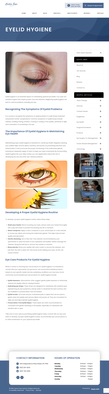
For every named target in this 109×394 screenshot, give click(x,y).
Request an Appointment (95, 5)
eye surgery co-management (87, 138)
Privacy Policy (30, 390)
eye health (80, 122)
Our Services (81, 71)
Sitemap (38, 390)
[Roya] (94, 389)
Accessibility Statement (16, 390)
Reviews (79, 82)
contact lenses (82, 111)
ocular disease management (87, 144)
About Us (80, 65)
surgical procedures (84, 127)
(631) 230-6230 (75, 6)
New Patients (72, 13)
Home (24, 13)
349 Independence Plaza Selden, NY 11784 (34, 364)
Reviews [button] (87, 13)
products (80, 133)
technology (81, 149)
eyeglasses (81, 117)
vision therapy (82, 100)
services (80, 106)
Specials (100, 13)
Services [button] (56, 13)
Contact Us (81, 88)
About (34, 13)
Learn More (89, 168)
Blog (45, 13)
